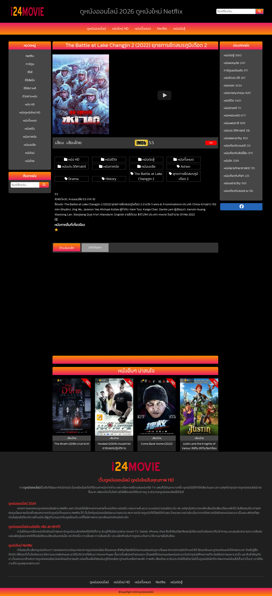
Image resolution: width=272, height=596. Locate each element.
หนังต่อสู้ (179, 28)
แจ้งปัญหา (95, 247)
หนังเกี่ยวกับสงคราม (236, 191)
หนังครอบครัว (232, 115)
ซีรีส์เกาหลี (30, 88)
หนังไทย (29, 161)
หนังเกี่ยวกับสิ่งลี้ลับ (235, 153)
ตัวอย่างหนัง (29, 96)
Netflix (162, 28)
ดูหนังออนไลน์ (96, 28)
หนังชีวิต (110, 159)
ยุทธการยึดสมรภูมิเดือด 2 (185, 176)
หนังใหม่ (29, 152)
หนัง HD (30, 104)
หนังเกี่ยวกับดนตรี (235, 145)
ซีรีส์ (29, 72)
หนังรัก (228, 160)
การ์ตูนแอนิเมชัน (233, 70)
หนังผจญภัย (231, 63)
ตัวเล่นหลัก (66, 248)
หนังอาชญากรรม (234, 93)
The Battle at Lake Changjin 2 (147, 176)
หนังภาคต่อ (30, 136)
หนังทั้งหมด (143, 28)
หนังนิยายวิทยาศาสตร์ (237, 168)
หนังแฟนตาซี (231, 123)
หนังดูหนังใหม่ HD (29, 112)
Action (185, 166)
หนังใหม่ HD (120, 28)
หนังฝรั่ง (30, 128)
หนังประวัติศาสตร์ (73, 166)
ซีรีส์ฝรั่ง (30, 80)
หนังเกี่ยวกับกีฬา (234, 175)
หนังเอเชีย (30, 144)
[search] (259, 11)
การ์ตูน (30, 64)
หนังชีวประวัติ (232, 77)
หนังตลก (229, 85)
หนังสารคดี (230, 108)
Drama (73, 179)
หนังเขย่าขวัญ (232, 183)
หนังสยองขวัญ (233, 138)
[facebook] (241, 207)
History (110, 179)
